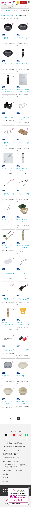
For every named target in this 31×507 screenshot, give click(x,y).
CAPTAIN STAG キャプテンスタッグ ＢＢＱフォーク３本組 (8, 194)
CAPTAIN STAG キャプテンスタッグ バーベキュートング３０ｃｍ (22, 194)
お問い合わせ (7, 478)
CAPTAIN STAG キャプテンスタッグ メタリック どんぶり (8, 38)
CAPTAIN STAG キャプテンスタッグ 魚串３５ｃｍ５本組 (22, 90)
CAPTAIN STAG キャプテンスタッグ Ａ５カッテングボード (8, 273)
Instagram (20, 438)
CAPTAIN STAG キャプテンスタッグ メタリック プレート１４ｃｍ (22, 38)
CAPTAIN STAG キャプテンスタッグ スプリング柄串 (8, 169)
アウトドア (18, 10)
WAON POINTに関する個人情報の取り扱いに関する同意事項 (15, 466)
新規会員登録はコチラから (23, 2)
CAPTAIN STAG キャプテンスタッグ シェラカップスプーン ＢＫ (8, 91)
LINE (26, 438)
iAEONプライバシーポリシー (11, 450)
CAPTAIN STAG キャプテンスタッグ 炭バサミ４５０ (8, 220)
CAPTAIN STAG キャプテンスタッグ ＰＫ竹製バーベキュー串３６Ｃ (22, 247)
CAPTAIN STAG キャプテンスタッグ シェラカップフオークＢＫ (22, 65)
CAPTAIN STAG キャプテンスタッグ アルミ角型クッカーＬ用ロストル (22, 117)
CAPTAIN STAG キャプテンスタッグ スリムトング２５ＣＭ (22, 273)
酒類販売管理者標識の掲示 (11, 457)
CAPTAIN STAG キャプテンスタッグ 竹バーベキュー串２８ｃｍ (8, 324)
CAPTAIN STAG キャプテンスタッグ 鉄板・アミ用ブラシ (22, 298)
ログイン (18, 4)
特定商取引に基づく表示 (10, 454)
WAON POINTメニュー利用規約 (12, 470)
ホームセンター (9, 10)
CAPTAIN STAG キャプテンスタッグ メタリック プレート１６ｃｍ (8, 65)
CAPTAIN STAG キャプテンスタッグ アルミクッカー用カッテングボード (22, 143)
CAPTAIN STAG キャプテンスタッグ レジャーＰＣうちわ (22, 323)
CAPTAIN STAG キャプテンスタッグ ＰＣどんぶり (22, 402)
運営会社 (5, 481)
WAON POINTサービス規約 (11, 461)
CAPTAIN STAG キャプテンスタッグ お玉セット (8, 246)
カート (13, 4)
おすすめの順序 (5, 15)
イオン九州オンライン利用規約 (12, 443)
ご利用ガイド (7, 474)
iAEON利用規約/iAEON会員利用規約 (14, 447)
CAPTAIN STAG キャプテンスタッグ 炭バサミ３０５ (8, 298)
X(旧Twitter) (6, 438)
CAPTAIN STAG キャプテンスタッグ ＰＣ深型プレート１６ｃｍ (8, 403)
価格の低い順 (13, 15)
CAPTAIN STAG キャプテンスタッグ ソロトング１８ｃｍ (8, 349)
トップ (2, 10)
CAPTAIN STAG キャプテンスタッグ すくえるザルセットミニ (22, 221)
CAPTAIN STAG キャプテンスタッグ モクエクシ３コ (22, 169)
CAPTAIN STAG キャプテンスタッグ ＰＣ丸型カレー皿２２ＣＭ (22, 377)
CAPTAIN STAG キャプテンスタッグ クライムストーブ (8, 116)
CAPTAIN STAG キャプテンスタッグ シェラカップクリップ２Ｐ (22, 350)
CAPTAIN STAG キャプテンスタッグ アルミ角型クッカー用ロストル (8, 143)
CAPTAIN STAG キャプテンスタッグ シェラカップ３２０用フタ (8, 377)
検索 (27, 6)
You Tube (13, 438)
